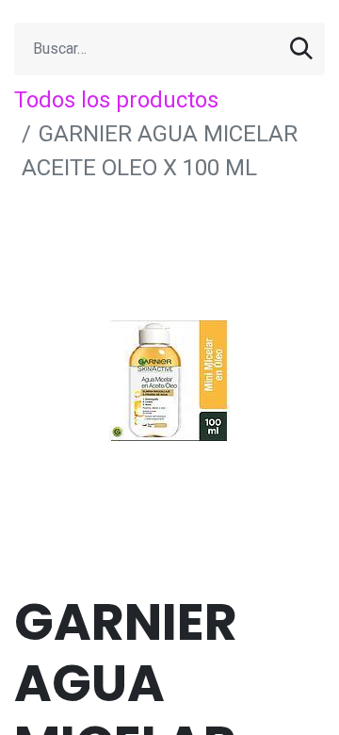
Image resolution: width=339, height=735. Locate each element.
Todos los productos (116, 100)
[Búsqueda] (301, 49)
